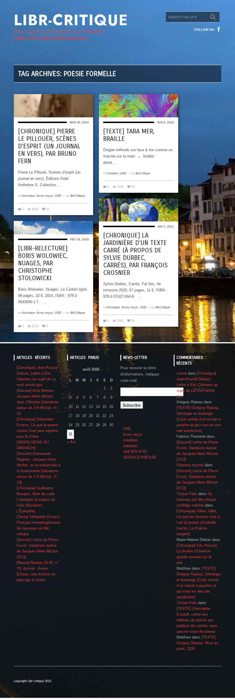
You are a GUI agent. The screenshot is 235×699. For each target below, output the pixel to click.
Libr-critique (71, 20)
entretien (130, 446)
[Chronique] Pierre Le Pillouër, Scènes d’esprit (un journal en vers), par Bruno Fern (49, 146)
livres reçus (45, 195)
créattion (130, 440)
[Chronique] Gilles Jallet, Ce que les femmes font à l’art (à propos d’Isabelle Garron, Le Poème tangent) (198, 522)
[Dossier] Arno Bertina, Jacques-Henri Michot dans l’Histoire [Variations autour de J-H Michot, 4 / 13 (38, 402)
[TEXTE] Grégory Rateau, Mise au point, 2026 (197, 643)
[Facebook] (219, 29)
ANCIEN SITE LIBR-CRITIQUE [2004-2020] (50, 38)
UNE (58, 195)
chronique (28, 195)
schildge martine (190, 505)
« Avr (71, 442)
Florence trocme (190, 465)
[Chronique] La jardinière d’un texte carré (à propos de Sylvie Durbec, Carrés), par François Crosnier (135, 254)
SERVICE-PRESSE (139, 457)
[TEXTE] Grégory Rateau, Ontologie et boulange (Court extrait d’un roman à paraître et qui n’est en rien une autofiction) (199, 419)
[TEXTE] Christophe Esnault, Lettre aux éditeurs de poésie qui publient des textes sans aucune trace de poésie (197, 620)
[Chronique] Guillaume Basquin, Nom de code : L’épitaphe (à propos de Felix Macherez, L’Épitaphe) (37, 499)
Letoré (182, 373)
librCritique (77, 195)
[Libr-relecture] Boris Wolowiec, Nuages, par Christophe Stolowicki (42, 263)
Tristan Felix (187, 494)
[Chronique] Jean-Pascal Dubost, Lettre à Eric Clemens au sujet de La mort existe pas (197, 384)
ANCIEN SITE (135, 451)
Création (112, 173)
